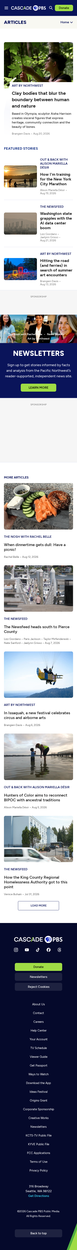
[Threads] (59, 950)
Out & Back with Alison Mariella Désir (54, 163)
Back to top (38, 1233)
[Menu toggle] (6, 8)
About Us (38, 1004)
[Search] (51, 8)
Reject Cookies (38, 987)
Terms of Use (38, 1162)
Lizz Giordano (48, 234)
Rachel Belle (11, 557)
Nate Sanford (12, 643)
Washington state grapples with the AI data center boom (56, 220)
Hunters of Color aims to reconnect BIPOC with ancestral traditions (35, 797)
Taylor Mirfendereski (56, 639)
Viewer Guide (38, 1057)
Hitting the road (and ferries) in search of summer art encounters (56, 267)
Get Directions (38, 1196)
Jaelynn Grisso (49, 237)
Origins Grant (38, 1100)
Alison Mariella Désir (52, 190)
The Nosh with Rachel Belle (28, 537)
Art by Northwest (27, 85)
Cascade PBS (34, 1211)
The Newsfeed (52, 207)
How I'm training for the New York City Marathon (55, 179)
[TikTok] (38, 950)
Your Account (39, 1039)
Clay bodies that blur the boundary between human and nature (40, 99)
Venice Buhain (13, 894)
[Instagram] (16, 950)
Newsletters (38, 977)
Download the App (38, 1083)
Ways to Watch (38, 1074)
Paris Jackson (32, 639)
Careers (38, 1022)
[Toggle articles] (71, 32)
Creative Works (38, 1118)
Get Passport (38, 1065)
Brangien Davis (21, 133)
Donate (64, 8)
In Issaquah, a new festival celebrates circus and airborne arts (37, 715)
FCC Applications (38, 1153)
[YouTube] (27, 950)
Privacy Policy (38, 1170)
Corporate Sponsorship (38, 1109)
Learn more (38, 387)
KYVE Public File (38, 1144)
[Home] (38, 939)
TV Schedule (38, 1048)
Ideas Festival (39, 1092)
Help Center (39, 1030)
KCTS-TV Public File (39, 1135)
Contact (38, 1013)
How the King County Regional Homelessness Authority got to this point (35, 882)
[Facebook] (49, 950)
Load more (39, 905)
